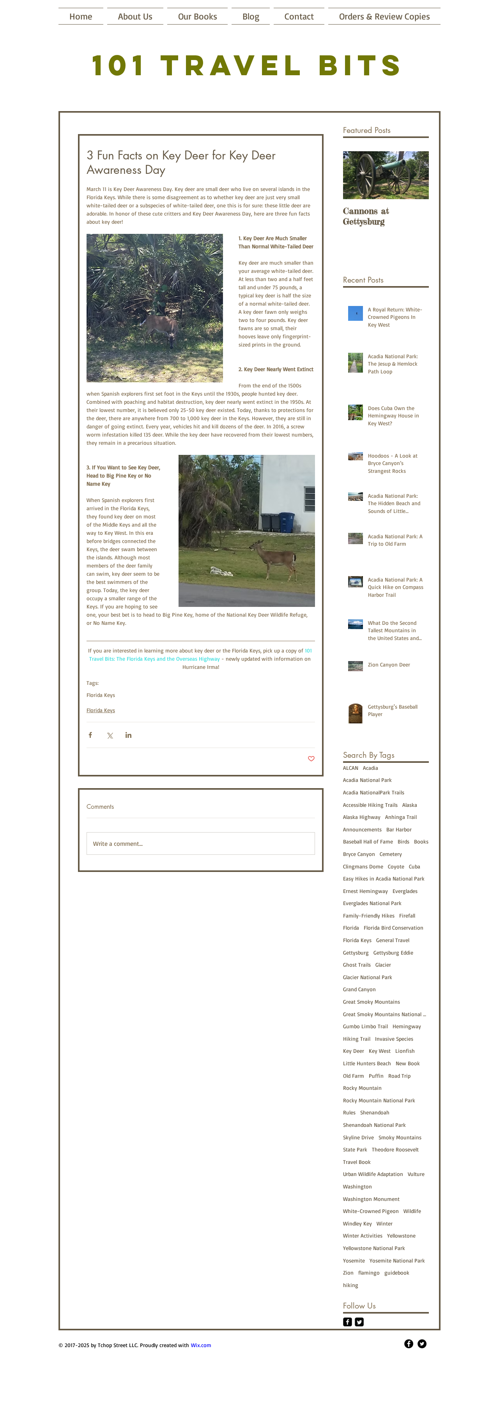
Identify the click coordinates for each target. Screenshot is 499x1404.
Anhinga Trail (401, 816)
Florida (351, 927)
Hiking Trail (356, 1038)
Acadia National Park (367, 779)
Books (421, 841)
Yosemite (354, 1260)
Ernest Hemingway (365, 891)
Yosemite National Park (397, 1260)
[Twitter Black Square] (359, 1321)
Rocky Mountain (362, 1087)
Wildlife (412, 1211)
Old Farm (353, 1075)
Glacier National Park (367, 977)
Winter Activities (362, 1235)
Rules (349, 1112)
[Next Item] (416, 175)
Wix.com (201, 1345)
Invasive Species (394, 1038)
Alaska (409, 804)
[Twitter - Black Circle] (422, 1343)
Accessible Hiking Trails (370, 804)
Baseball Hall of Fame (368, 841)
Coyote (396, 866)
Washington (357, 1186)
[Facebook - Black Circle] (408, 1343)
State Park (355, 1149)
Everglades (405, 891)
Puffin (376, 1075)
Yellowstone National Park (374, 1248)
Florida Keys (101, 694)
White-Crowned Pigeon (371, 1211)
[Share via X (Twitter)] (109, 735)
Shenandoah (374, 1112)
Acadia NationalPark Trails (373, 792)
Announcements (362, 829)
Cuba (414, 866)
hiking (350, 1285)
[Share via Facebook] (90, 735)
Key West (380, 1050)
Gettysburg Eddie (393, 952)
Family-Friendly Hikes (369, 915)
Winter (385, 1223)
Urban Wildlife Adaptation (373, 1174)
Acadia (370, 767)
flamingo (369, 1272)
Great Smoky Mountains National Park (386, 1014)
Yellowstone (401, 1235)
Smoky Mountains (400, 1137)
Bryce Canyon (359, 854)
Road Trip (399, 1075)
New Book (408, 1063)
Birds (403, 841)
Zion (348, 1272)
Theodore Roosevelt (395, 1149)
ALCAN (350, 767)
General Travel (392, 940)
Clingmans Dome (363, 866)
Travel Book (357, 1161)
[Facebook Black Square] (347, 1321)
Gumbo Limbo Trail (365, 1026)
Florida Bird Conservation (393, 927)
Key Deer (353, 1050)
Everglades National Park (372, 903)
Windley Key (357, 1223)
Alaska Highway (361, 816)
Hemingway (407, 1026)
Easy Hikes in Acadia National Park (384, 878)
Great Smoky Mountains (371, 1001)
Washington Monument (371, 1198)
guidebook (396, 1272)
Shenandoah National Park (374, 1124)
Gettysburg (356, 952)
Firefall (407, 915)
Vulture (416, 1174)
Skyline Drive (358, 1137)
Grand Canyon (359, 989)
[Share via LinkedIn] (128, 735)
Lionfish (405, 1050)
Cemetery (391, 854)
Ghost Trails (357, 964)
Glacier (383, 964)
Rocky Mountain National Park (379, 1100)
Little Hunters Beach (367, 1063)
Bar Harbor (399, 829)
